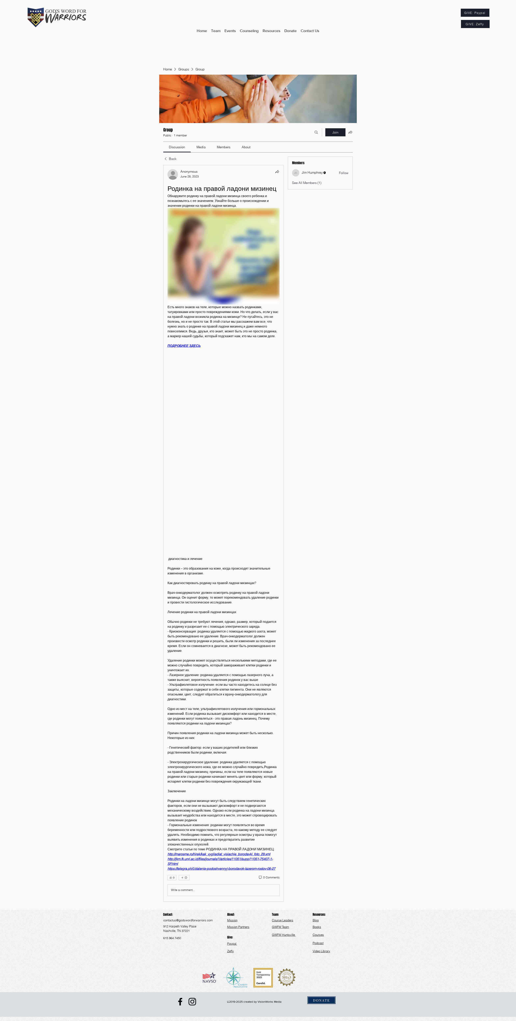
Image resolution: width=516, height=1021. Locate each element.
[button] (271, 30)
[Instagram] (192, 1002)
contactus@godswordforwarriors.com (188, 920)
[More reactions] (184, 877)
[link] (177, 147)
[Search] (316, 132)
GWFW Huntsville (284, 935)
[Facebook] (180, 1002)
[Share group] (350, 132)
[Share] (277, 171)
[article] (223, 533)
